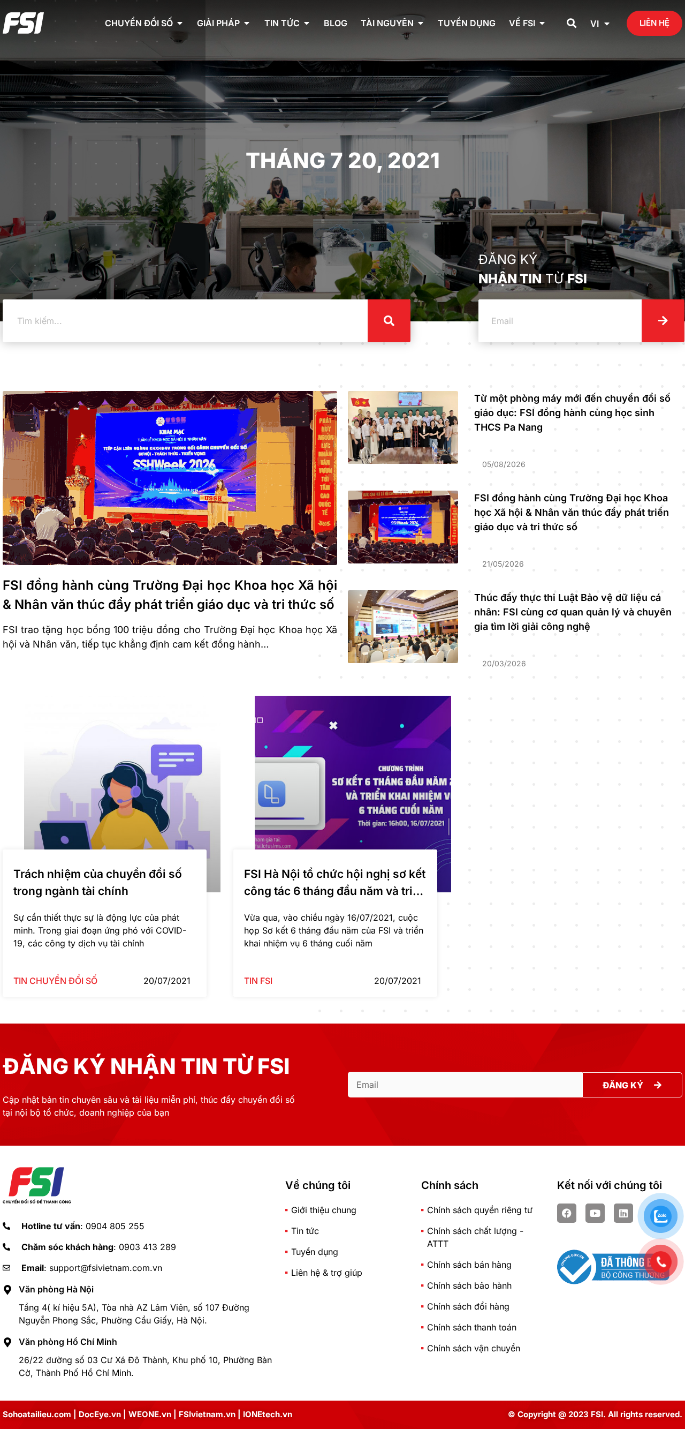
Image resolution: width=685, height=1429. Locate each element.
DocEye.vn (100, 1414)
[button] (572, 23)
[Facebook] (566, 1213)
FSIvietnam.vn (207, 1414)
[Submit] (663, 320)
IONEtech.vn (267, 1414)
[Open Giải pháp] (246, 23)
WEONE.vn (149, 1414)
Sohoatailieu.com (37, 1414)
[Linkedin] (623, 1213)
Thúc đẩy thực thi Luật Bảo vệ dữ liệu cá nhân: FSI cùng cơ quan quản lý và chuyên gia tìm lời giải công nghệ (573, 612)
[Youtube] (595, 1213)
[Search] (389, 320)
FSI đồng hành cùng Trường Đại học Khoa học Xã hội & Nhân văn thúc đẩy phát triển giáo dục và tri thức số (571, 512)
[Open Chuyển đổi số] (180, 23)
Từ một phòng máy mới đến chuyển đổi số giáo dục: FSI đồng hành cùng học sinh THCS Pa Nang (572, 413)
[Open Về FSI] (542, 23)
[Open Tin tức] (306, 23)
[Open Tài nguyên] (420, 23)
